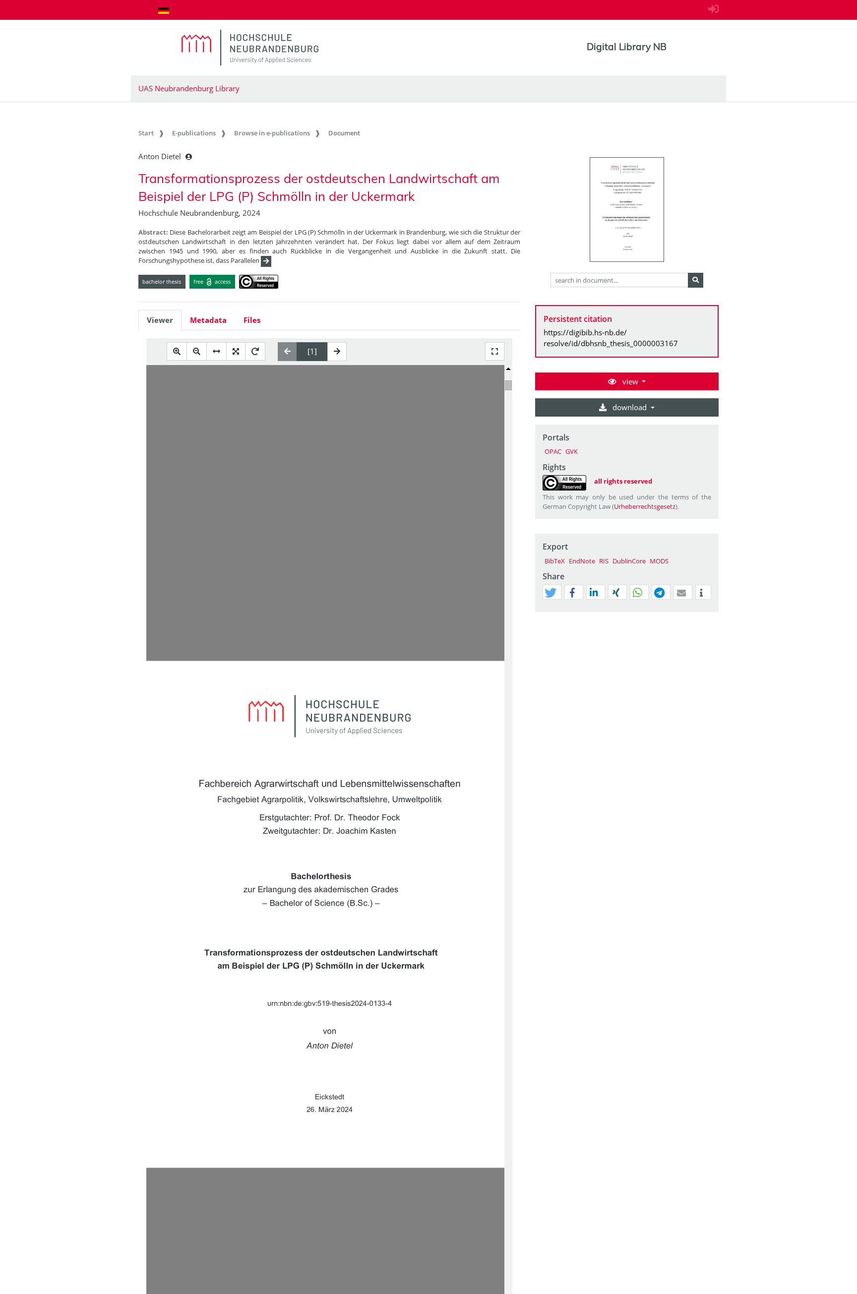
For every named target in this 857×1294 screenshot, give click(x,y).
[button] (550, 592)
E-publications (194, 132)
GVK (571, 451)
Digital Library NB (627, 47)
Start (146, 132)
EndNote (582, 560)
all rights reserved (623, 481)
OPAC (553, 451)
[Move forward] (337, 351)
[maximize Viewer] (494, 351)
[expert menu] (711, 612)
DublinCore (629, 560)
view (630, 381)
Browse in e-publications (272, 132)
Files (252, 320)
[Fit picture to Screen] (235, 351)
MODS (659, 560)
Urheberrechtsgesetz (644, 506)
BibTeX (555, 560)
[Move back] (287, 351)
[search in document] (695, 280)
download (630, 407)
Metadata (208, 320)
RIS (604, 560)
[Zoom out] (196, 351)
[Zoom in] (177, 351)
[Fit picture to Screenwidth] (216, 351)
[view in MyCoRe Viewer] (627, 209)
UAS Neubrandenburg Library (189, 88)
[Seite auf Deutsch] (163, 10)
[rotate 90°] (255, 351)
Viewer (160, 320)
